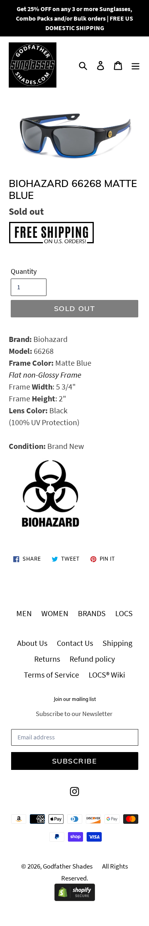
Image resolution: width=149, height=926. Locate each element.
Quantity (24, 271)
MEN (24, 613)
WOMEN (54, 613)
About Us (32, 643)
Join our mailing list (75, 699)
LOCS (124, 613)
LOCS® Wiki (107, 675)
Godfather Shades (68, 866)
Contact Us (75, 643)
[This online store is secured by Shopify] (74, 898)
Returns (47, 659)
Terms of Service (51, 675)
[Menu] (135, 65)
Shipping (117, 643)
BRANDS (92, 613)
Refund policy (92, 659)
